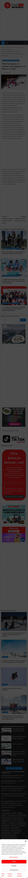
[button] (25, 841)
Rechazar (14, 865)
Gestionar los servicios (13, 857)
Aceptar (14, 861)
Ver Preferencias (14, 870)
